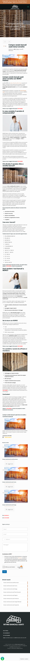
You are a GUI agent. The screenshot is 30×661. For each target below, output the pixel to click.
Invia (4, 572)
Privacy (20, 558)
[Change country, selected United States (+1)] (3, 539)
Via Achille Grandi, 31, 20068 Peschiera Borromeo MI (16, 637)
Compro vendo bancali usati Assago (9, 505)
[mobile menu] (28, 7)
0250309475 (23, 1)
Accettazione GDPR (7, 554)
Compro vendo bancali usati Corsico (9, 482)
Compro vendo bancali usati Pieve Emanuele (12, 592)
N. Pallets (17, 49)
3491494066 (8, 2)
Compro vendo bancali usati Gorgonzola (11, 605)
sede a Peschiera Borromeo (15, 83)
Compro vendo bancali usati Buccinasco (10, 459)
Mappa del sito (20, 648)
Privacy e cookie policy (11, 648)
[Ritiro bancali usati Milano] (15, 7)
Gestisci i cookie (24, 659)
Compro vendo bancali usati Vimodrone (11, 598)
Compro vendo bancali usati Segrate (10, 595)
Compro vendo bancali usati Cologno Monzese (12, 601)
